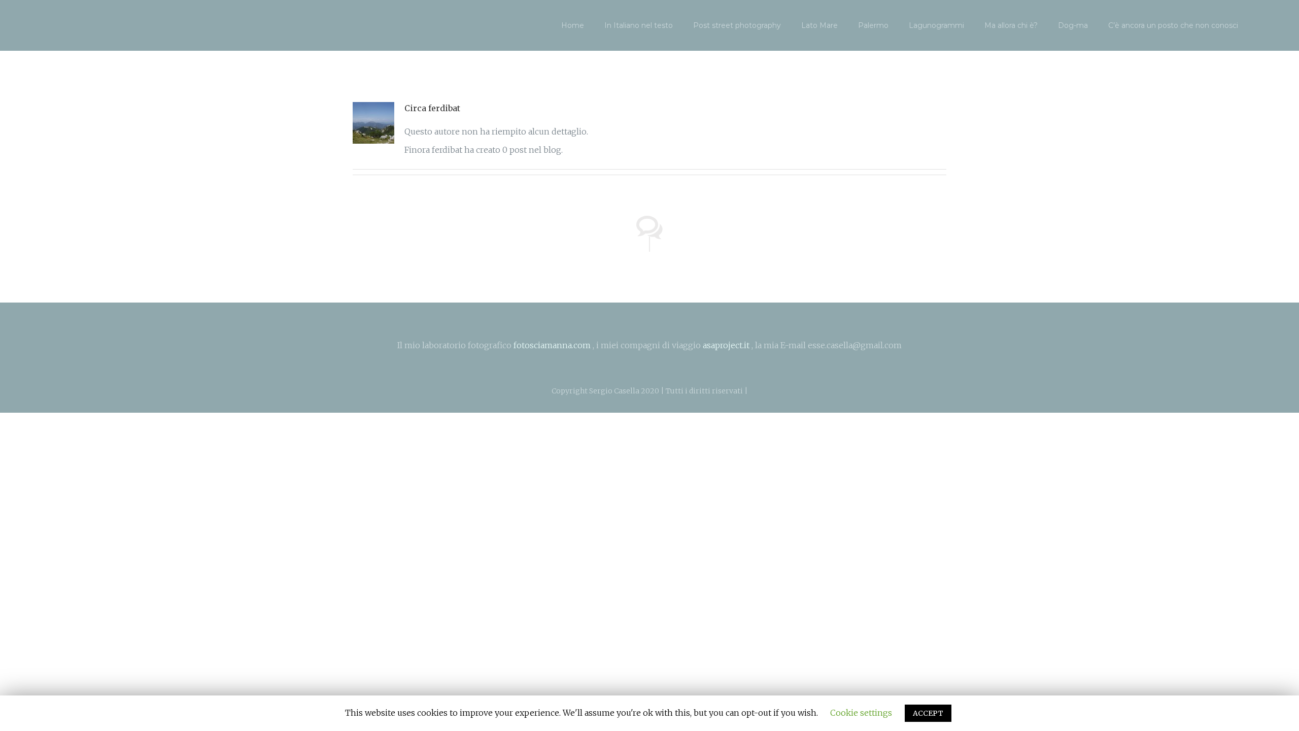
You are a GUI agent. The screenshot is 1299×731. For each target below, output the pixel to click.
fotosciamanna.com (552, 345)
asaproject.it (726, 345)
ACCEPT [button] (928, 713)
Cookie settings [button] (861, 713)
